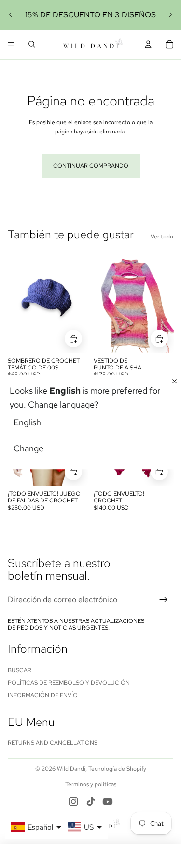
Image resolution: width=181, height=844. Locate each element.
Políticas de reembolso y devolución (69, 682)
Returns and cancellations (52, 743)
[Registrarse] (163, 599)
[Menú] (11, 44)
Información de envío (43, 695)
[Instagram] (73, 801)
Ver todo (162, 236)
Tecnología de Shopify (117, 769)
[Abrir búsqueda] (31, 44)
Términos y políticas (90, 784)
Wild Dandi (71, 769)
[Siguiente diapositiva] (170, 15)
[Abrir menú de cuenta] (148, 44)
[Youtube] (107, 801)
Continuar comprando (90, 166)
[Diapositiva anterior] (10, 15)
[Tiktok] (91, 801)
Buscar (19, 670)
